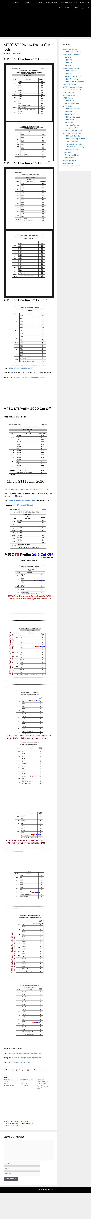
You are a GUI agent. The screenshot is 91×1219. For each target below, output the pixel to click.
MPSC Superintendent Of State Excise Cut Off (19, 1123)
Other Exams (67, 152)
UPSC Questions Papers (71, 166)
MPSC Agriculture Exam (73, 136)
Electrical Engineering (74, 144)
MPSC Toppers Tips (72, 103)
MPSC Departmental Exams (72, 87)
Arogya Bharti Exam (72, 155)
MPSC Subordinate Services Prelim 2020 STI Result (30, 489)
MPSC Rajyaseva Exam (71, 128)
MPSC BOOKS (84, 2)
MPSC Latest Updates (73, 52)
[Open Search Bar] (88, 8)
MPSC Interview (79, 8)
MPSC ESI (68, 73)
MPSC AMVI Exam (69, 84)
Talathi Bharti (69, 158)
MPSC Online (26, 2)
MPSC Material (68, 98)
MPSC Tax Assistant (72, 79)
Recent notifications (72, 125)
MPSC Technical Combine (72, 133)
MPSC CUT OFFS (64, 8)
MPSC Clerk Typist (71, 71)
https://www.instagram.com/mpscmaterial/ (27, 1058)
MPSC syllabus (70, 122)
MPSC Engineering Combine (75, 139)
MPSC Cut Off (10, 1121)
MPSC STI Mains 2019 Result (22, 505)
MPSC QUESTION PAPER (69, 2)
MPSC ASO (69, 57)
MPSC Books (69, 101)
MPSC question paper (72, 117)
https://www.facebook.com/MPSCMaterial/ (26, 1053)
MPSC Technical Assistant (74, 82)
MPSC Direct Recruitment (72, 90)
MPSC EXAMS (38, 2)
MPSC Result (18, 1121)
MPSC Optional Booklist (73, 130)
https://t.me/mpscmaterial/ (20, 1062)
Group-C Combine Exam (71, 68)
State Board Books (69, 160)
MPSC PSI (68, 60)
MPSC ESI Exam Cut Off (13, 1125)
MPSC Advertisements (73, 109)
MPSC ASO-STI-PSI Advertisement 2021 (31, 377)
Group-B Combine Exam (71, 54)
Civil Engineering (73, 141)
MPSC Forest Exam (72, 149)
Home (16, 2)
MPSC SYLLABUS (51, 2)
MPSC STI (26, 1121)
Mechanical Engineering (75, 147)
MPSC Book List (70, 111)
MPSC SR (68, 63)
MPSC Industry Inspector (74, 76)
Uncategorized (68, 163)
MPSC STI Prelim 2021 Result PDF (21, 368)
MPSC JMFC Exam (69, 95)
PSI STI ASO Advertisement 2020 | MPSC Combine (43, 1081)
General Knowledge (70, 49)
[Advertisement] (45, 24)
